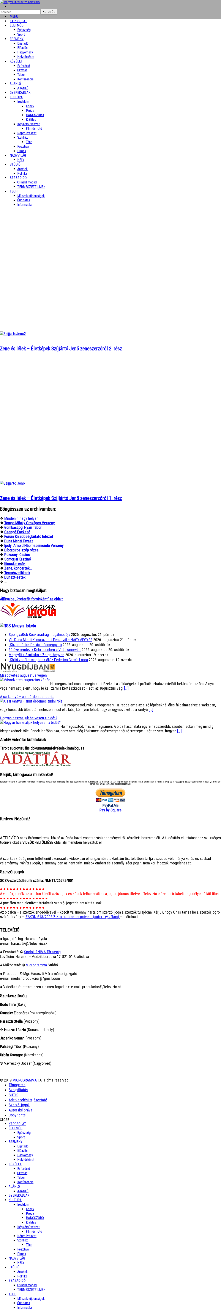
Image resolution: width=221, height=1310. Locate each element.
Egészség (24, 1133)
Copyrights (17, 1115)
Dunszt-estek (14, 577)
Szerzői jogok (19, 1105)
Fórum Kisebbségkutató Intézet (28, 536)
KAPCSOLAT (17, 1124)
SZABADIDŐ (18, 178)
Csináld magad (27, 182)
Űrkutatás (23, 200)
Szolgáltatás (18, 1090)
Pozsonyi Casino (17, 554)
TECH (13, 191)
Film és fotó (34, 129)
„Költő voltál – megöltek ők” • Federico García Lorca (48, 659)
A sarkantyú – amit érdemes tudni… (27, 696)
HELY (20, 1263)
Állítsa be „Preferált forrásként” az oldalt (31, 599)
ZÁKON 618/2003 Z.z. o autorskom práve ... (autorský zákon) (72, 916)
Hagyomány (25, 52)
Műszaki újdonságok (31, 196)
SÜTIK (13, 1095)
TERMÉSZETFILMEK (31, 187)
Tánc (29, 142)
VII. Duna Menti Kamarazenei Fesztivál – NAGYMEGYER (50, 639)
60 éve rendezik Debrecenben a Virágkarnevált (45, 649)
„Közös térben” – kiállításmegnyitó (35, 644)
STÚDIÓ (15, 164)
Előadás (22, 48)
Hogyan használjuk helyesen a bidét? (28, 718)
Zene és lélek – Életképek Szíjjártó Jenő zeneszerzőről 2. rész (61, 349)
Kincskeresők (14, 563)
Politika (22, 1276)
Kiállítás (31, 119)
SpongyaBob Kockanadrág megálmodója (39, 634)
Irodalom (23, 102)
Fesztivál (23, 1249)
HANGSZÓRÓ (35, 115)
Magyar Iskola (24, 625)
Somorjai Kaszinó (17, 559)
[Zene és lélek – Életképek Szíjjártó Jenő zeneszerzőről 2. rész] (13, 333)
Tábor (21, 1177)
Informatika (24, 205)
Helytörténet (25, 57)
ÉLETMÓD (17, 25)
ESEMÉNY (17, 39)
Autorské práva (20, 1110)
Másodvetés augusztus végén (23, 675)
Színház (22, 137)
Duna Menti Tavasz (18, 541)
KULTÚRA (16, 97)
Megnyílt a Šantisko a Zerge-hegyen (36, 655)
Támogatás (17, 1085)
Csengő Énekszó (17, 532)
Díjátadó (22, 43)
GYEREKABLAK (19, 1195)
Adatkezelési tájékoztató (28, 1100)
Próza (30, 111)
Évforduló (23, 66)
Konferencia (25, 79)
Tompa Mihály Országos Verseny (29, 523)
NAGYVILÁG (17, 1258)
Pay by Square (110, 810)
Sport (21, 1137)
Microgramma (36, 965)
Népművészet (26, 133)
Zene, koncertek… (18, 568)
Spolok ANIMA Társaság (42, 952)
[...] (126, 688)
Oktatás (22, 70)
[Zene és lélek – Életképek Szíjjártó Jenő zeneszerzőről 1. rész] (12, 483)
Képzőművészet (28, 124)
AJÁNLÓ (14, 1187)
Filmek (21, 1254)
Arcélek (22, 1272)
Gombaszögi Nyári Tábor (23, 527)
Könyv (30, 106)
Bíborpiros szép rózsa (21, 550)
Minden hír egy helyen (21, 518)
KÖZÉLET (16, 61)
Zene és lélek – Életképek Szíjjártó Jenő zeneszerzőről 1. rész (61, 498)
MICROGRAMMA (25, 1080)
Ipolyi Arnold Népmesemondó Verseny (34, 545)
